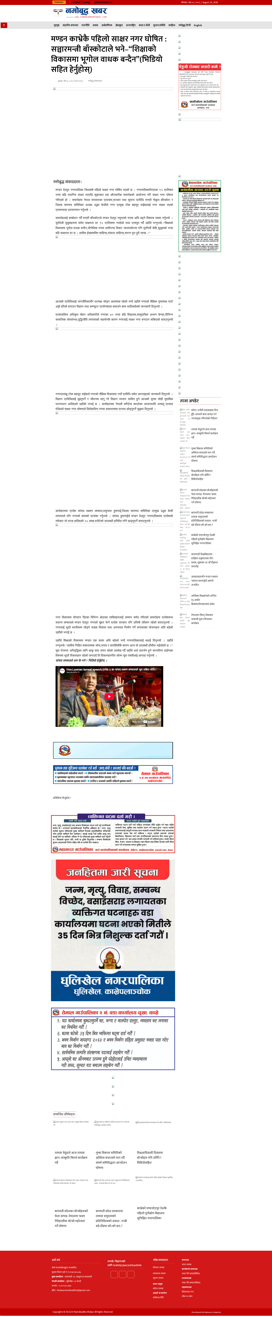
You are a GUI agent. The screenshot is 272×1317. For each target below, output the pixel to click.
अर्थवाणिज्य (106, 25)
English (198, 25)
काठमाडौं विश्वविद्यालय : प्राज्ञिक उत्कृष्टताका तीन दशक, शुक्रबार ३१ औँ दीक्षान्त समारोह (204, 560)
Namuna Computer (212, 1312)
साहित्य (171, 25)
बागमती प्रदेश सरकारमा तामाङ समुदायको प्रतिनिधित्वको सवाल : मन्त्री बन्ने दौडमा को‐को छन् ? (111, 1219)
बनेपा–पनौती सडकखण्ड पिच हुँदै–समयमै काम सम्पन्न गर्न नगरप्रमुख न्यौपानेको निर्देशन (204, 414)
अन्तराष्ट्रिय (131, 25)
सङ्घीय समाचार (70, 25)
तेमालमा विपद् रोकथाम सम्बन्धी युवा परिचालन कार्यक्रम (202, 619)
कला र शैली (144, 25)
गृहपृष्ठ (56, 25)
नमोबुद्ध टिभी (184, 25)
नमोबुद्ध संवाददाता (95, 81)
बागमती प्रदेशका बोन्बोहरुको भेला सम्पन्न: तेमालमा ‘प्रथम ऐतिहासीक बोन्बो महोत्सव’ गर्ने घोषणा (71, 1219)
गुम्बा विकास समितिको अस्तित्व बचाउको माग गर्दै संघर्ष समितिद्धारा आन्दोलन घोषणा (111, 1160)
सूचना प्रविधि (159, 25)
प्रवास (95, 25)
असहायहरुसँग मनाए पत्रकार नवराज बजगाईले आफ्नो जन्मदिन (204, 581)
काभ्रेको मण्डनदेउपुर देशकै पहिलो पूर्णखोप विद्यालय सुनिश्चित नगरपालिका (152, 1213)
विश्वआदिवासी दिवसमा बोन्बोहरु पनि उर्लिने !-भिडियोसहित (150, 1157)
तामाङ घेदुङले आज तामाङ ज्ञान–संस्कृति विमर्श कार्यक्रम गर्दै (71, 1157)
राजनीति (85, 25)
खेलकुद (119, 25)
